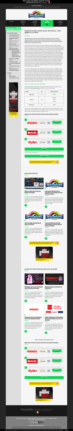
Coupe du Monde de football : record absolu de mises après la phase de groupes (53, 224)
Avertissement (32, 410)
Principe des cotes (15, 51)
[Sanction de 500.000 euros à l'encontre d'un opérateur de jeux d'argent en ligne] (54, 183)
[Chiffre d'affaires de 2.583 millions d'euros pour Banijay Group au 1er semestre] (54, 309)
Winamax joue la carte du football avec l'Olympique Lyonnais (34, 287)
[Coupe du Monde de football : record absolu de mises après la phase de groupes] (54, 215)
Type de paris (14, 53)
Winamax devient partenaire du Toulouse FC (53, 287)
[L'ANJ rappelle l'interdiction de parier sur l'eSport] (34, 215)
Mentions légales (26, 410)
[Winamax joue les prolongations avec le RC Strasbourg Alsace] (34, 309)
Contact (48, 410)
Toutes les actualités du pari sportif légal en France (44, 339)
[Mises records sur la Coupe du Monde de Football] (34, 183)
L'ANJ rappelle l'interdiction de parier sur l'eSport (33, 223)
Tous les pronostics (44, 156)
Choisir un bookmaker (16, 52)
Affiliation (38, 410)
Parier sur (57, 122)
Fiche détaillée (57, 124)
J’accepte (66, 430)
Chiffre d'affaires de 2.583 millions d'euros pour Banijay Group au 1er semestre (54, 318)
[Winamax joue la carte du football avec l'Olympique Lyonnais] (34, 279)
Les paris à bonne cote (16, 56)
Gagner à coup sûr (15, 55)
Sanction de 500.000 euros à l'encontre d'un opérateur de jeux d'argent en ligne (54, 192)
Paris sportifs (44, 149)
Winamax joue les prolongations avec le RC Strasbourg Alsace (33, 317)
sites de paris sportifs (35, 88)
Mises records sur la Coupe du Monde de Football (33, 191)
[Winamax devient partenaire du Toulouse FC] (54, 279)
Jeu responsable (43, 410)
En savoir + (61, 430)
